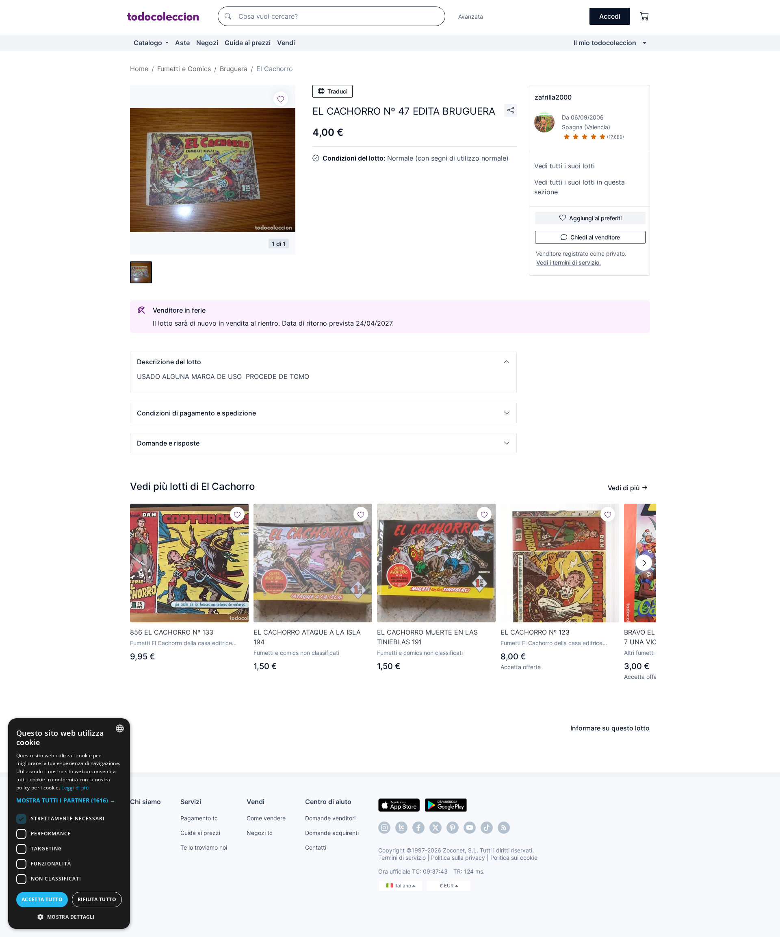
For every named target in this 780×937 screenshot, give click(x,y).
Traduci (337, 91)
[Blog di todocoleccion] (504, 828)
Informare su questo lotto (610, 728)
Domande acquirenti (332, 832)
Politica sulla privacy (458, 857)
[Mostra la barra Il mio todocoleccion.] (644, 43)
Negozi (207, 43)
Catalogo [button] (149, 43)
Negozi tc (260, 832)
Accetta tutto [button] (42, 899)
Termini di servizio (402, 857)
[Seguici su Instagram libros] (401, 828)
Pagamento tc (199, 818)
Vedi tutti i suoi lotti (564, 166)
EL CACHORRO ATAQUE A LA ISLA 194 (307, 637)
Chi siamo (145, 802)
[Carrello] (645, 16)
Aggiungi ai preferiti (595, 218)
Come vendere (266, 818)
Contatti (315, 847)
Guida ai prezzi (248, 43)
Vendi (286, 43)
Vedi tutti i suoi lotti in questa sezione (579, 187)
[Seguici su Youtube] (470, 828)
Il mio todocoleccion (605, 43)
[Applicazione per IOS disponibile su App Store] (399, 804)
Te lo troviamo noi (203, 847)
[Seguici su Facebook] (418, 828)
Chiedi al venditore (595, 237)
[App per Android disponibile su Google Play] (446, 804)
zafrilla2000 (553, 97)
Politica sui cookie (513, 857)
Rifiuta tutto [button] (97, 899)
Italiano (403, 886)
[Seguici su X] (435, 828)
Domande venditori (330, 818)
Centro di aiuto (328, 802)
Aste (182, 43)
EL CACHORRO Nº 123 (535, 632)
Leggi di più (75, 787)
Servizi (190, 802)
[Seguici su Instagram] (384, 828)
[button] (323, 362)
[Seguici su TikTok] (487, 828)
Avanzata (470, 16)
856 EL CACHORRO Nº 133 (171, 632)
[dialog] (69, 823)
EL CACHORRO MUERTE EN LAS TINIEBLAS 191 (427, 637)
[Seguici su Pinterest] (452, 828)
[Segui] (280, 98)
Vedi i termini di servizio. (568, 262)
